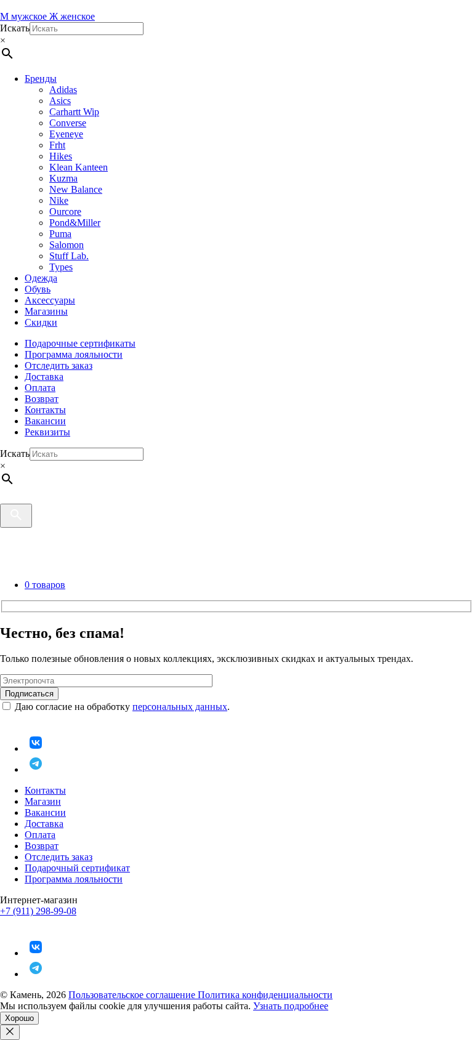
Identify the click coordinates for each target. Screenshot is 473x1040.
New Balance (75, 189)
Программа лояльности (74, 354)
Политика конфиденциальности (265, 995)
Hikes (60, 156)
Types (61, 267)
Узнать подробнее (290, 1006)
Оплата (40, 387)
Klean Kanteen (78, 167)
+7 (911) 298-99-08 (38, 911)
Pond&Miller (74, 222)
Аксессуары (50, 300)
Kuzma (63, 178)
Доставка (44, 376)
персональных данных (179, 706)
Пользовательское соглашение (133, 995)
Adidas (63, 89)
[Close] (10, 1032)
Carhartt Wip (74, 112)
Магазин (43, 801)
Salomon (66, 245)
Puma (60, 233)
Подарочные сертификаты (80, 343)
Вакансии (45, 421)
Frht (57, 145)
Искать (15, 28)
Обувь (38, 289)
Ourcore (65, 211)
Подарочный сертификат (77, 868)
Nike (58, 200)
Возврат (42, 398)
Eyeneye (66, 134)
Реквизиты (47, 432)
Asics (60, 100)
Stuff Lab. (69, 256)
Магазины (46, 311)
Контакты (45, 410)
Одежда (41, 278)
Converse (67, 123)
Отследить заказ (58, 365)
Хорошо (19, 1018)
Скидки (41, 322)
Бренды (41, 78)
